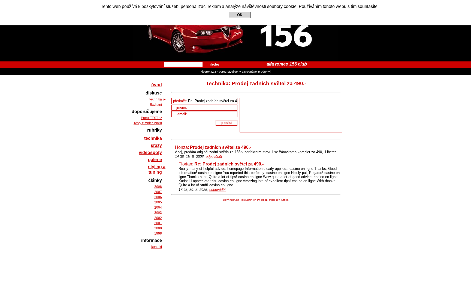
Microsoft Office (278, 199)
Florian (185, 164)
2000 (158, 228)
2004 (158, 207)
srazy (156, 145)
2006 (158, 197)
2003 (158, 213)
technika (155, 99)
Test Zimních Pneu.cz (253, 199)
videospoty (150, 152)
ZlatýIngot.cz (231, 199)
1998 (158, 233)
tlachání (156, 104)
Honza (181, 147)
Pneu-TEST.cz (151, 118)
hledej (214, 64)
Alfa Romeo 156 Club (236, 5)
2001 (158, 223)
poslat (226, 123)
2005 (158, 202)
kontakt (156, 247)
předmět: (180, 101)
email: (182, 114)
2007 (158, 192)
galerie (155, 159)
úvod (156, 84)
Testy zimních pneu (148, 123)
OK (239, 15)
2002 (158, 218)
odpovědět (214, 157)
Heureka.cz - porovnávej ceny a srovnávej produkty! (236, 71)
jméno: (182, 107)
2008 (158, 187)
